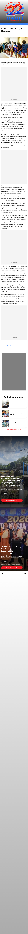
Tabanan (4, 493)
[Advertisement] (14, 82)
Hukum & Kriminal (6, 346)
